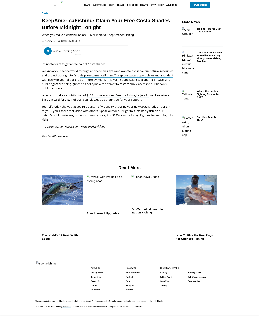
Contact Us (95, 281)
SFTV (153, 5)
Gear (111, 5)
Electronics (99, 5)
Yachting (163, 286)
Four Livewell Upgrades (103, 213)
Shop (161, 5)
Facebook (129, 277)
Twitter (129, 281)
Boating (163, 273)
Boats (87, 5)
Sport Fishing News (58, 136)
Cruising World (194, 273)
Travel (120, 5)
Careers (94, 286)
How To (144, 5)
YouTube (129, 290)
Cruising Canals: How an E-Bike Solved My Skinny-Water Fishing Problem (209, 57)
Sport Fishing (165, 281)
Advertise (171, 5)
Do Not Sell (95, 290)
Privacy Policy (97, 273)
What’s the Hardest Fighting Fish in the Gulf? (208, 94)
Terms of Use (96, 277)
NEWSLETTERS (200, 5)
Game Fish (132, 5)
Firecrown (66, 306)
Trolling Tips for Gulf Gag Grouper (209, 30)
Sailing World (166, 277)
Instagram (130, 286)
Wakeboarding (194, 281)
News (45, 12)
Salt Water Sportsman (197, 277)
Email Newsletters (133, 273)
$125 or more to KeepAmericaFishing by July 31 (118, 95)
